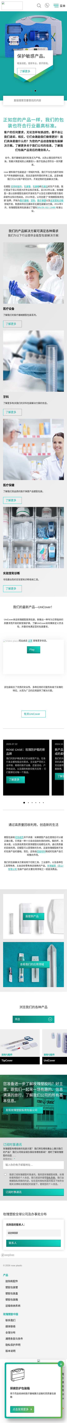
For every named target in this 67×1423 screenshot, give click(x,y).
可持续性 (19, 837)
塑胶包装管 (11, 1287)
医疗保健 (41, 200)
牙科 (33, 200)
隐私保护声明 (12, 1345)
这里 (30, 640)
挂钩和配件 (16, 186)
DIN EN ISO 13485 (46, 207)
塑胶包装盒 (11, 1293)
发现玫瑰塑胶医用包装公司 (21, 1110)
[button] (32, 91)
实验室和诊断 (56, 200)
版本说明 (10, 1351)
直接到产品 (32, 916)
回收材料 (41, 851)
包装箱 (36, 186)
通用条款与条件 (14, 1338)
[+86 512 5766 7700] (47, 5)
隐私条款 (50, 1177)
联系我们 (10, 1320)
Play (32, 649)
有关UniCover (32, 714)
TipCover (7, 1060)
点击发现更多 (21, 1409)
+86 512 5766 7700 (47, 5)
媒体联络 (10, 1326)
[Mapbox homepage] (7, 1255)
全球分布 (10, 1332)
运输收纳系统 (12, 1305)
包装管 (27, 186)
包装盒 (44, 186)
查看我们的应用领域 (32, 964)
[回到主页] (12, 5)
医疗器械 (24, 200)
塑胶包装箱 (11, 1299)
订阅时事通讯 (14, 1192)
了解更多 (10, 71)
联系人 (13, 1243)
